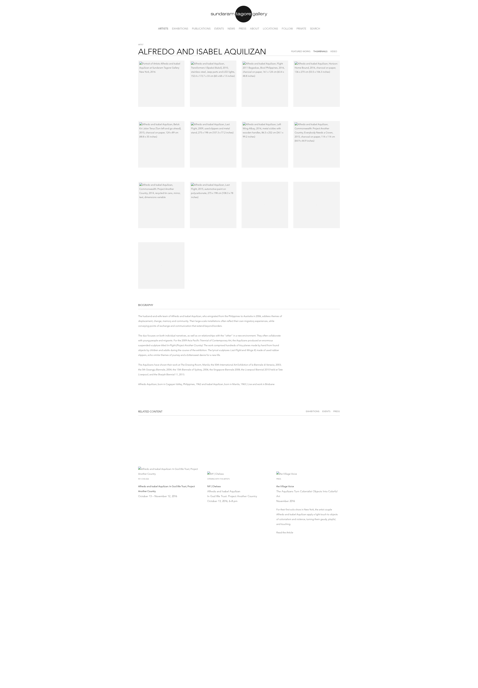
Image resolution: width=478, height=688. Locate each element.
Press (242, 28)
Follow (287, 28)
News (231, 28)
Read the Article (284, 532)
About (254, 28)
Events (219, 28)
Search (315, 28)
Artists (163, 28)
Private (301, 28)
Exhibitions (180, 28)
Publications (201, 28)
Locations (270, 28)
